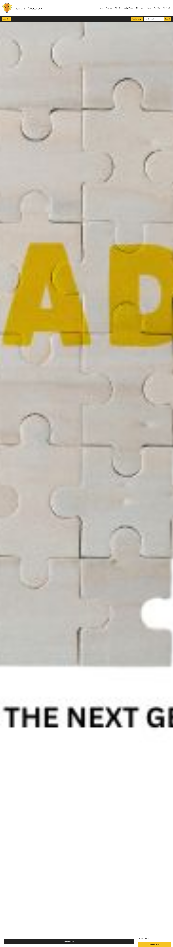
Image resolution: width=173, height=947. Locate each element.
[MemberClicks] (22, 8)
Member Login (137, 19)
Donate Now (69, 941)
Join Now (6, 19)
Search (167, 19)
